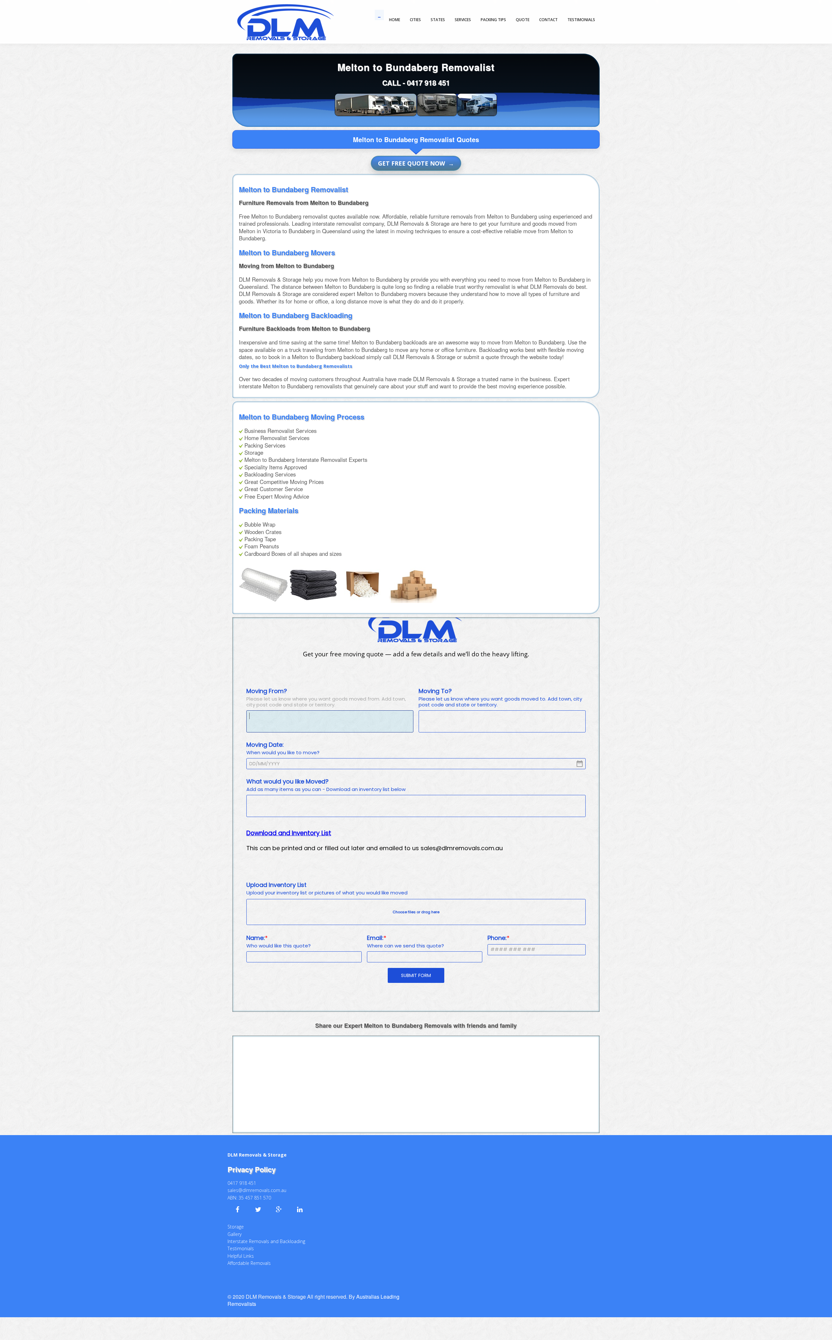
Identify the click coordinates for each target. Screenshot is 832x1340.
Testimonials (241, 1237)
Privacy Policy (252, 1157)
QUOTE (522, 19)
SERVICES (463, 19)
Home (394, 19)
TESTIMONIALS (581, 19)
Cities (415, 19)
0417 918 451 (428, 82)
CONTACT (548, 19)
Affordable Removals (249, 1251)
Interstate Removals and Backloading (266, 1229)
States (438, 19)
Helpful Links (241, 1244)
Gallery (234, 1222)
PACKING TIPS (493, 19)
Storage (236, 1215)
